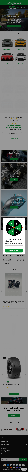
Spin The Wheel (14, 251)
